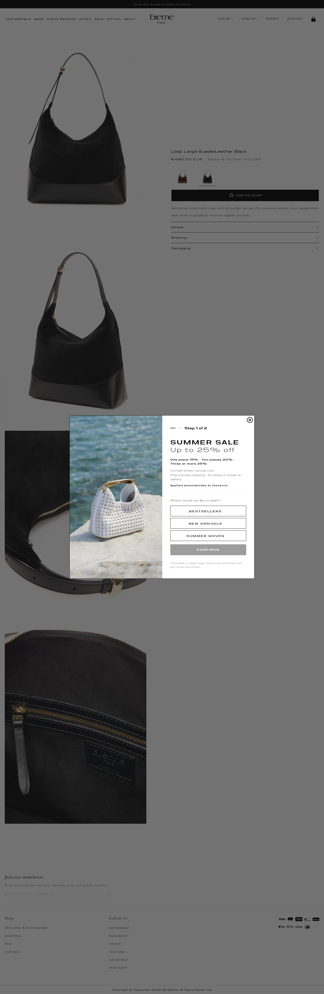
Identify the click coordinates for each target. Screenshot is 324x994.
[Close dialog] (250, 420)
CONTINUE (208, 549)
